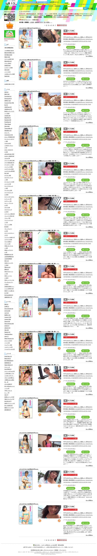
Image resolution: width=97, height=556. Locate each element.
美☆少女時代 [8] (8, 405)
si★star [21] (7, 328)
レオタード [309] (9, 67)
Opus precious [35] (9, 323)
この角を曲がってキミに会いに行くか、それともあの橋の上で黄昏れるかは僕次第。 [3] (9, 378)
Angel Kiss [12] (8, 356)
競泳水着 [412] (8, 61)
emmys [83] (7, 310)
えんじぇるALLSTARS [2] (8, 368)
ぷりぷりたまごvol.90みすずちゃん (28, 469)
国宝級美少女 (49, 15)
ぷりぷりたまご (71, 44)
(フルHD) (86, 47)
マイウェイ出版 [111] (10, 237)
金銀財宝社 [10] (8, 297)
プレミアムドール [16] (8, 230)
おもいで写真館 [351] (10, 137)
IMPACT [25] (8, 100)
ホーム (5, 9)
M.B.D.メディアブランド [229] (9, 112)
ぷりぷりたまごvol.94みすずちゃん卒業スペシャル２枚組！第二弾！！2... (39, 230)
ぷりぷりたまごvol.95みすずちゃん (28, 297)
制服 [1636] (7, 57)
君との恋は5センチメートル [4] (10, 387)
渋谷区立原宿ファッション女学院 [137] (9, 287)
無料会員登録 (58, 6)
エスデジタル (78, 15)
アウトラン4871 (58, 15)
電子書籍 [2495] (8, 55)
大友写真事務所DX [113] (8, 260)
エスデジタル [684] (9, 169)
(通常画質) (71, 47)
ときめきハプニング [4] (9, 146)
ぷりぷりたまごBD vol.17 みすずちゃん (30, 28)
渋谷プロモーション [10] (9, 272)
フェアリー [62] (8, 345)
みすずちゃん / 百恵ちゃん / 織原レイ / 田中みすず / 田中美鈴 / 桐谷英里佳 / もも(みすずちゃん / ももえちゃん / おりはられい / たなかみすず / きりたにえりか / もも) (78, 39)
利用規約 (56, 550)
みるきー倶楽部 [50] (9, 156)
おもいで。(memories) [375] (9, 134)
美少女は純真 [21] (9, 295)
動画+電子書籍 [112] (9, 52)
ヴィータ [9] (7, 244)
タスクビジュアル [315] (8, 210)
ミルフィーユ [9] (8, 347)
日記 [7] (6, 395)
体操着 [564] (7, 65)
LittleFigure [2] (8, 107)
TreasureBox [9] (8, 128)
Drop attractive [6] (9, 308)
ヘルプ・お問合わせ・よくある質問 (49, 545)
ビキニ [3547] (8, 63)
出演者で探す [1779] (9, 84)
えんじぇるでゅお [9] (10, 371)
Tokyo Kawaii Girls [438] (8, 125)
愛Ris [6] (7, 269)
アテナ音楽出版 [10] (9, 162)
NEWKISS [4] (8, 363)
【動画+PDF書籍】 (37, 17)
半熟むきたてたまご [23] (9, 247)
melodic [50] (7, 115)
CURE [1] (7, 306)
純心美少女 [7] (8, 401)
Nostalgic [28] (8, 120)
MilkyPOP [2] (8, 117)
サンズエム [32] (8, 190)
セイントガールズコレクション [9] (9, 198)
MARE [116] (7, 315)
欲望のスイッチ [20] (9, 397)
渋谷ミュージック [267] (8, 277)
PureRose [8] (8, 122)
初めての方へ (40, 6)
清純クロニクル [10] (9, 399)
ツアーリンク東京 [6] (10, 214)
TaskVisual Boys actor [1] (8, 335)
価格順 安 (38, 22)
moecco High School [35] (8, 320)
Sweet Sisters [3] (9, 365)
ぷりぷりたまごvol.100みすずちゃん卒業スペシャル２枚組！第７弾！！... (39, 161)
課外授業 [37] (8, 410)
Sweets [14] (7, 332)
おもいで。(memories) (68, 15)
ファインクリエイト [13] (9, 221)
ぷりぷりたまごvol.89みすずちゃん (28, 504)
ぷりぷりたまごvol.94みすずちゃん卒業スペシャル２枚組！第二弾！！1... (39, 263)
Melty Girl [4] (8, 358)
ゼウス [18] (7, 207)
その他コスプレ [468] (10, 74)
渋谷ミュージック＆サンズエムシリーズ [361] (9, 282)
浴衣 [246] (7, 69)
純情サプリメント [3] (10, 403)
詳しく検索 (90, 8)
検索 (66, 8)
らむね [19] (7, 158)
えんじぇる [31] (8, 340)
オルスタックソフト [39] (9, 178)
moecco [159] (8, 317)
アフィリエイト (62, 550)
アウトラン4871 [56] (9, 160)
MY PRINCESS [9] (9, 360)
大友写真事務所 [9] (9, 256)
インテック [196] (9, 167)
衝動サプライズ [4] (9, 407)
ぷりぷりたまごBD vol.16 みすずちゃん (30, 59)
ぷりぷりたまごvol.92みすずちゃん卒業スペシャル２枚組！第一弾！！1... (39, 365)
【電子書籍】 (29, 17)
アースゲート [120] (9, 164)
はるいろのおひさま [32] (9, 151)
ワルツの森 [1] (8, 241)
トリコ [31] (7, 343)
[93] (9, 154)
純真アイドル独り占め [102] (9, 292)
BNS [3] (6, 304)
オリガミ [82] (8, 175)
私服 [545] (7, 76)
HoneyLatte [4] (8, 98)
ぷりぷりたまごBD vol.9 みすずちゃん (29, 91)
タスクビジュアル (87, 15)
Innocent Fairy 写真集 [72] (9, 104)
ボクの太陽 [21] (8, 384)
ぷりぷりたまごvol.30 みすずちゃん (29, 126)
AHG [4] (6, 92)
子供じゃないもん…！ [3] (8, 391)
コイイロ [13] (8, 184)
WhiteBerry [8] (8, 130)
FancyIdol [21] (8, 96)
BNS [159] (7, 94)
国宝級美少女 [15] (9, 254)
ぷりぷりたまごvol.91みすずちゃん (28, 433)
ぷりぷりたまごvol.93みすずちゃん (28, 398)
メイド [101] (7, 72)
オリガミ (22, 17)
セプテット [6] (8, 201)
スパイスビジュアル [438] (9, 193)
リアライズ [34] (8, 239)
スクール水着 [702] (9, 59)
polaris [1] (7, 325)
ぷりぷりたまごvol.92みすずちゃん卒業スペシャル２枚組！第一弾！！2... (39, 331)
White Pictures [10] (9, 338)
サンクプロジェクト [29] (9, 187)
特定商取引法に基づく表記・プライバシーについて (42, 550)
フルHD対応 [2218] (9, 50)
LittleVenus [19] (8, 109)
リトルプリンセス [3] (10, 349)
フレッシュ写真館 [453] (8, 225)
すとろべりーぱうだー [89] (9, 140)
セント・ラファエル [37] (9, 204)
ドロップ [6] (7, 218)
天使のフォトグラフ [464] (9, 264)
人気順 (32, 22)
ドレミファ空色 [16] (9, 216)
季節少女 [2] (7, 267)
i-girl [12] (7, 313)
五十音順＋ (47, 22)
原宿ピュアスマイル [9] (9, 251)
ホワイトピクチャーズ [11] (9, 234)
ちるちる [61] (8, 143)
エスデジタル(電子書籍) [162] (9, 172)
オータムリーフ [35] (9, 182)
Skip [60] (7, 330)
